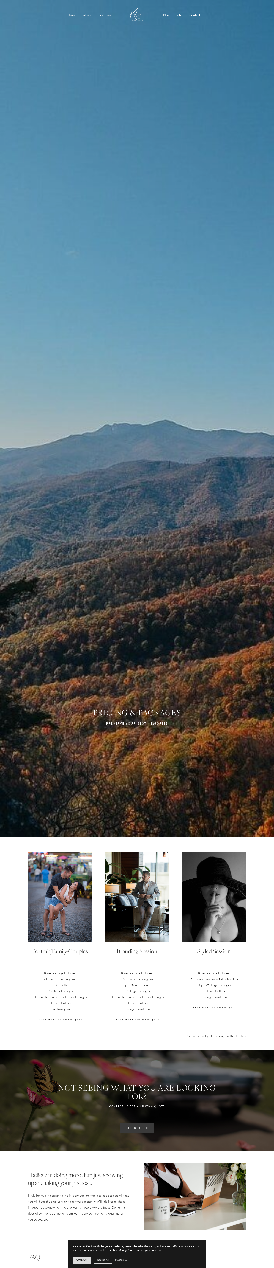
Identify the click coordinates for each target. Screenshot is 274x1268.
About (87, 15)
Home (71, 15)
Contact (194, 15)
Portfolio (104, 15)
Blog (166, 15)
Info (179, 15)
